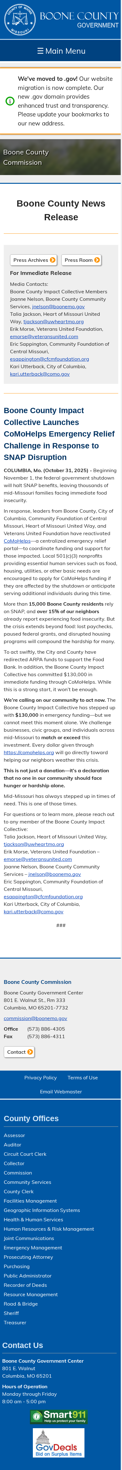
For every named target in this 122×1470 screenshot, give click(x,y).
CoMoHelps (17, 541)
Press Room (79, 260)
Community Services (27, 1182)
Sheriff (11, 1313)
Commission (18, 1173)
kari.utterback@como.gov (40, 374)
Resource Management (31, 1294)
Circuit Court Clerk (25, 1154)
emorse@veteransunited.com (44, 336)
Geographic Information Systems (42, 1210)
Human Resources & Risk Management (49, 1229)
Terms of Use (83, 1077)
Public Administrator (28, 1275)
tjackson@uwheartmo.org (53, 321)
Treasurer (15, 1322)
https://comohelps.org (29, 752)
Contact (15, 1053)
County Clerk (18, 1191)
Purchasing (17, 1266)
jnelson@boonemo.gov (58, 306)
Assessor (14, 1135)
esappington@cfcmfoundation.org (49, 359)
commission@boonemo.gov (35, 1018)
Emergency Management (33, 1247)
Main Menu (61, 51)
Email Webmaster (61, 1091)
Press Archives (30, 260)
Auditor (12, 1144)
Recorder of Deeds (25, 1285)
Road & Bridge (21, 1304)
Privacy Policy (40, 1077)
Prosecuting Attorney (28, 1257)
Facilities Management (30, 1201)
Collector (14, 1163)
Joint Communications (29, 1238)
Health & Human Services (33, 1219)
